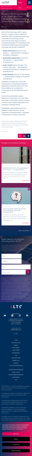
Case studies (16, 350)
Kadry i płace (16, 372)
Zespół (16, 345)
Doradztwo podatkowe (16, 369)
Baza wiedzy (16, 347)
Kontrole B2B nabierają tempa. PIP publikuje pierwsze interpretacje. (16, 207)
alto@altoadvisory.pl (6, 8)
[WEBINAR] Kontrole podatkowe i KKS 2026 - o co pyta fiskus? (16, 165)
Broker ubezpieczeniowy (16, 374)
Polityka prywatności (16, 365)
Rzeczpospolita (24, 45)
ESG (16, 379)
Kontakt (16, 363)
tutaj (13, 299)
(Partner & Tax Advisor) (16, 74)
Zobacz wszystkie (23, 230)
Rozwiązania (16, 352)
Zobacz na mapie (15, 324)
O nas (16, 340)
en (30, 7)
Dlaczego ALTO (16, 342)
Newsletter (16, 360)
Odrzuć (16, 439)
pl (27, 7)
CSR (16, 355)
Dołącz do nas (16, 358)
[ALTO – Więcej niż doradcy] (5, 3)
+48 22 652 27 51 (6, 6)
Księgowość (16, 377)
